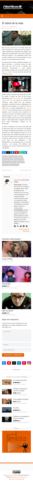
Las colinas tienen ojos (20, 380)
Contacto (11, 475)
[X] (14, 363)
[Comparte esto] (4, 152)
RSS (16, 475)
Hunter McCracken (17, 98)
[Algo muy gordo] (16, 301)
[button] (2, 16)
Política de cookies (18, 477)
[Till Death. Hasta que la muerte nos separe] (7, 391)
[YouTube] (9, 363)
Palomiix (23, 384)
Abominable (6, 284)
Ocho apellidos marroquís (21, 399)
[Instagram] (29, 363)
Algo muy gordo (7, 311)
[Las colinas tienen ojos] (7, 382)
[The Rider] (7, 410)
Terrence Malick (7, 72)
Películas (6, 26)
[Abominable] (16, 274)
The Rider (16, 408)
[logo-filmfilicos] (12, 7)
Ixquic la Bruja (14, 288)
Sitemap (5, 475)
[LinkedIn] (19, 363)
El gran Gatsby (7, 259)
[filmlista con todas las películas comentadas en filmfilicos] (16, 452)
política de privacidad (18, 479)
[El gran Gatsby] (16, 249)
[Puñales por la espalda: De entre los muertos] (7, 419)
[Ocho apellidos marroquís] (7, 401)
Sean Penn (9, 100)
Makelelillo (14, 26)
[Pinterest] (24, 363)
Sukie (12, 261)
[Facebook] (4, 363)
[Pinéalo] (17, 152)
